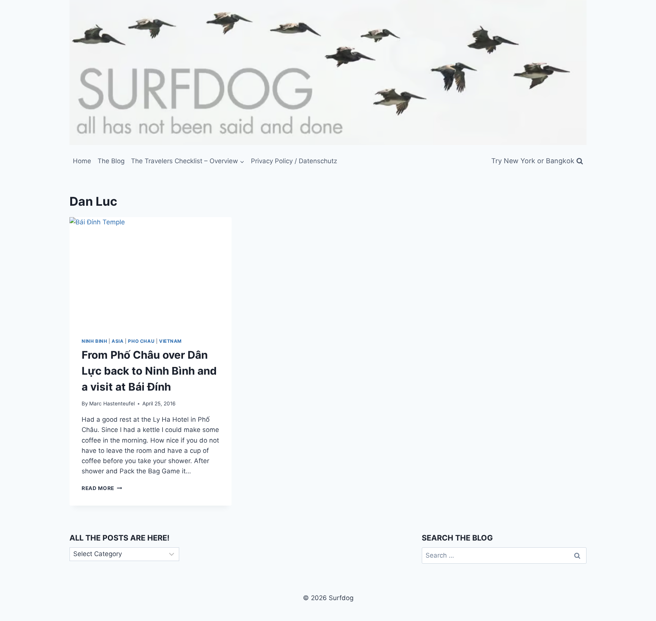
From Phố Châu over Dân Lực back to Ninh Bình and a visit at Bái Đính (149, 370)
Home (82, 161)
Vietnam (170, 341)
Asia (117, 341)
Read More (102, 488)
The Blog (111, 161)
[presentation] (150, 271)
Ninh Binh (94, 341)
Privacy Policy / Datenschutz (294, 161)
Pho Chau (141, 341)
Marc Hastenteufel (112, 403)
